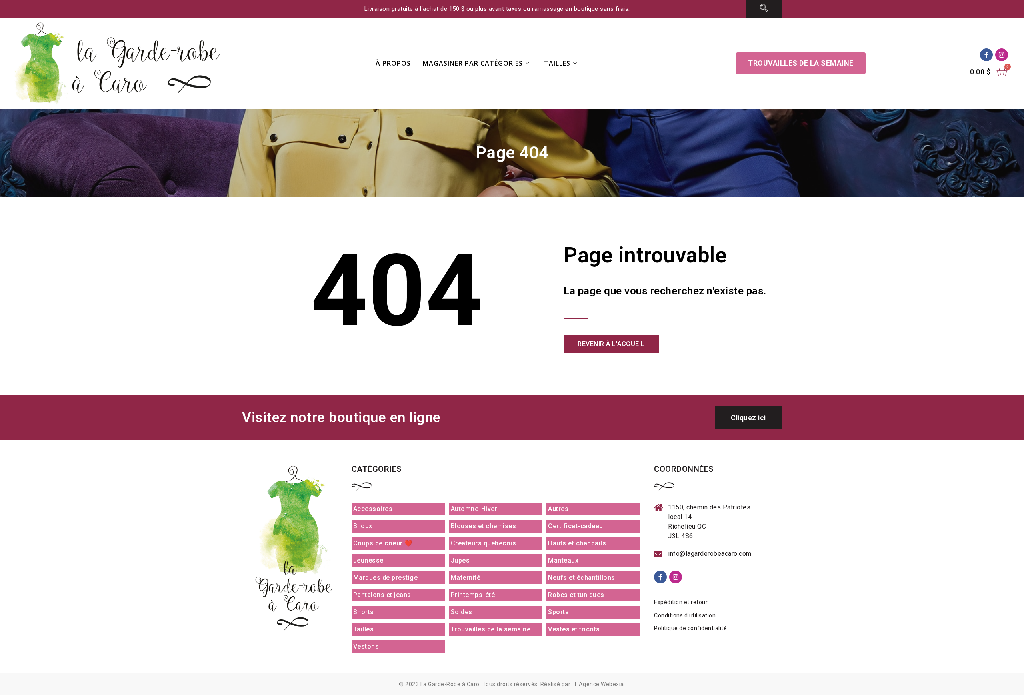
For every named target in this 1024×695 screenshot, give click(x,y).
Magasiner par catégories (473, 63)
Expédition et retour (681, 602)
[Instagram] (1001, 54)
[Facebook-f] (986, 54)
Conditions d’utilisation (685, 615)
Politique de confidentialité (690, 628)
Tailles (557, 63)
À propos (393, 63)
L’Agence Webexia (599, 684)
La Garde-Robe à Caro (450, 684)
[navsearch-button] (764, 9)
